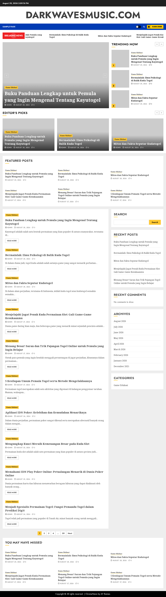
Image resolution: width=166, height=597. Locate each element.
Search (120, 214)
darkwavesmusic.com (83, 15)
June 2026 (118, 332)
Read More (12, 241)
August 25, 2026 (23, 448)
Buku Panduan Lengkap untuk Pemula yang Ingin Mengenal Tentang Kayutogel (53, 96)
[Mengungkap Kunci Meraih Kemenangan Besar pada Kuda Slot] (55, 439)
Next (70, 533)
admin (9, 105)
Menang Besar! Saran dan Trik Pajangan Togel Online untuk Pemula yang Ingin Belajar (80, 195)
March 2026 (119, 349)
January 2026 (120, 360)
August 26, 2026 (23, 416)
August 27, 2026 (140, 105)
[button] (144, 26)
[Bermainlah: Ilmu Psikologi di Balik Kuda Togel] (120, 58)
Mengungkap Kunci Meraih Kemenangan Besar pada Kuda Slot (47, 444)
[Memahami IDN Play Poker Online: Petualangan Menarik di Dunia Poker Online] (55, 467)
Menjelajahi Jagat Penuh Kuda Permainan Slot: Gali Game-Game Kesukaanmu (145, 99)
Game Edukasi (11, 87)
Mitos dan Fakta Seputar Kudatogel (144, 79)
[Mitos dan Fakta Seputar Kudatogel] (120, 79)
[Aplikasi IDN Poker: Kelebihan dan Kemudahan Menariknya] (55, 407)
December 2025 (121, 366)
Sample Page (9, 26)
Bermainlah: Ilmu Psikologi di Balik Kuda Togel (146, 59)
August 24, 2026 (23, 514)
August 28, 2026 (23, 105)
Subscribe (157, 26)
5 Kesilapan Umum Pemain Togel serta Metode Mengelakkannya (136, 195)
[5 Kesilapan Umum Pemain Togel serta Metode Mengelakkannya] (55, 376)
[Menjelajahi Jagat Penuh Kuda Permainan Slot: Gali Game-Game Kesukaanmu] (120, 99)
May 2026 (118, 338)
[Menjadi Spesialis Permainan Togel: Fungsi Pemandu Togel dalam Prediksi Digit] (55, 502)
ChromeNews (91, 593)
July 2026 (118, 326)
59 (63, 533)
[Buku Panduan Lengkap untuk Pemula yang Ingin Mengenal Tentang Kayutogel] (56, 75)
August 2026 (120, 321)
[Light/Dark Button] (138, 27)
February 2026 (121, 355)
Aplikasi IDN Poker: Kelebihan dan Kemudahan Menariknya (45, 412)
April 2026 (119, 343)
